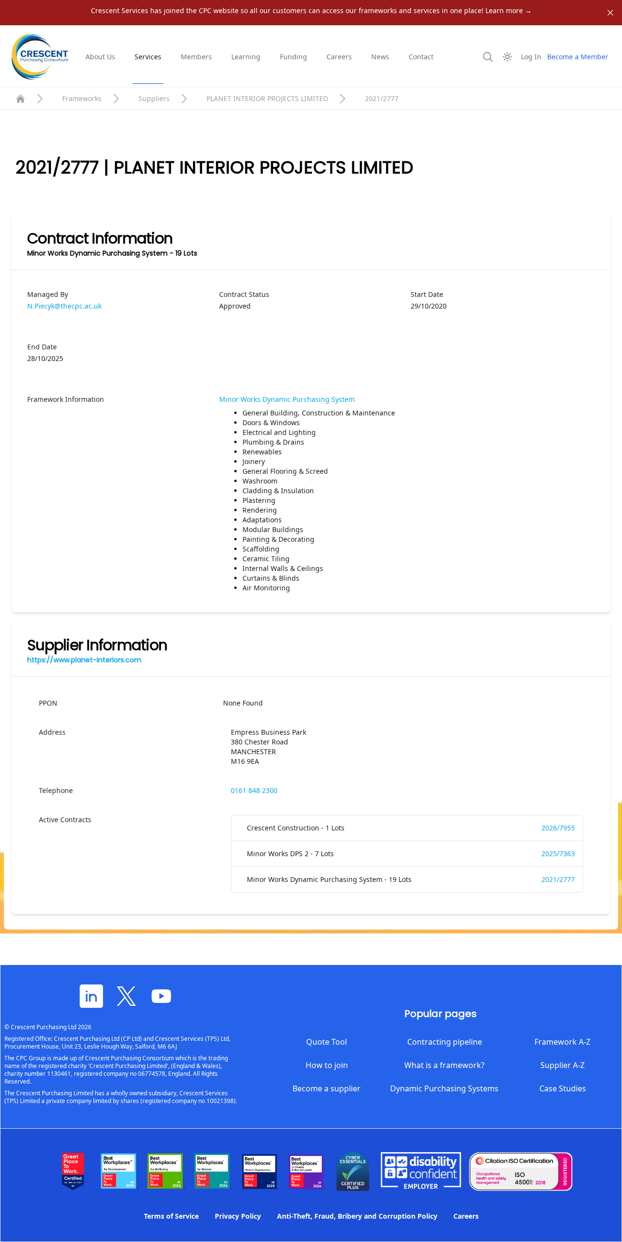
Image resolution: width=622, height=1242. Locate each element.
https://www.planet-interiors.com (84, 660)
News (380, 56)
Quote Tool (326, 1041)
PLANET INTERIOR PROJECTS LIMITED (267, 98)
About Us (100, 56)
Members (196, 56)
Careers (339, 56)
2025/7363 (558, 853)
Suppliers (154, 98)
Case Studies (562, 1088)
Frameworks (82, 98)
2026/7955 (558, 827)
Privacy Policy (238, 1216)
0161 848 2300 (254, 790)
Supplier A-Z (562, 1065)
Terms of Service (171, 1216)
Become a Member (577, 56)
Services (148, 56)
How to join (327, 1065)
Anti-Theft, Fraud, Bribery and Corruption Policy (357, 1216)
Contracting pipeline (444, 1041)
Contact (421, 56)
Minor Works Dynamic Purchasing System (287, 399)
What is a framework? (444, 1065)
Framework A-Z (562, 1041)
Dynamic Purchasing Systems (444, 1088)
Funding (293, 56)
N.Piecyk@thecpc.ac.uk (64, 305)
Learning (245, 56)
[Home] (20, 99)
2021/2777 (558, 879)
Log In (531, 56)
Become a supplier (327, 1088)
